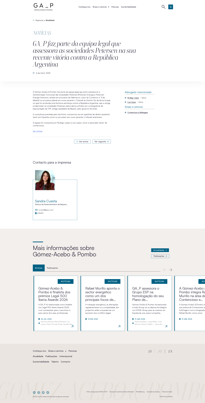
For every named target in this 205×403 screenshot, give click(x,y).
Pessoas (115, 7)
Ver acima (83, 141)
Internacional (65, 356)
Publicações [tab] (52, 268)
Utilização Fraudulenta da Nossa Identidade (122, 392)
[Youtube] (47, 392)
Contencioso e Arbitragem (137, 112)
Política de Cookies (167, 392)
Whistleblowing (140, 392)
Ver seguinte (100, 141)
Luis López (131, 102)
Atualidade (38, 356)
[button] (170, 269)
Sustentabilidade (128, 7)
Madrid (40, 213)
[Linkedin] (34, 392)
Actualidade (158, 250)
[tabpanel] (102, 303)
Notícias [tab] (39, 268)
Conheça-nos (85, 7)
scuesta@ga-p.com (46, 210)
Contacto (65, 361)
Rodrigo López (133, 98)
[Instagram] (38, 392)
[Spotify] (43, 392)
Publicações (158, 256)
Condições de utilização (153, 392)
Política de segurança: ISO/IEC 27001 (97, 392)
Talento (55, 361)
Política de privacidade (166, 396)
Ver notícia (37, 131)
